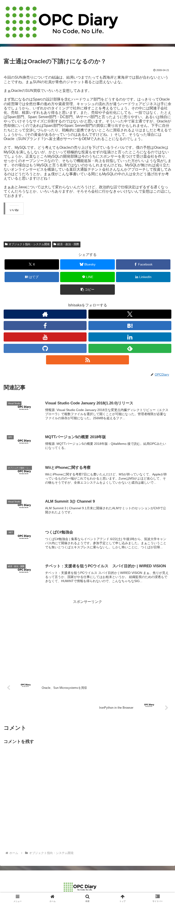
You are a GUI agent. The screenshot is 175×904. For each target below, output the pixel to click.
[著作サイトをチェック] (45, 314)
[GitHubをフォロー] (45, 348)
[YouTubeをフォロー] (45, 337)
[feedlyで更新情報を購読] (129, 348)
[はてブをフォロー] (129, 325)
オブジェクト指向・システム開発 (29, 244)
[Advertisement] (87, 637)
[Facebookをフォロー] (45, 325)
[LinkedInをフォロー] (129, 337)
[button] (87, 289)
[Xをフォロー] (129, 314)
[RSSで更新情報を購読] (87, 359)
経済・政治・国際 (68, 244)
